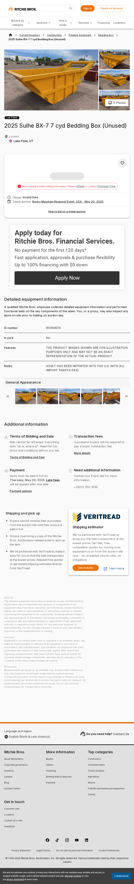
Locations (119, 22)
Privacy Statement (21, 850)
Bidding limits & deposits (59, 776)
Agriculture (93, 776)
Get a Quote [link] (85, 567)
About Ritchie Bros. (14, 759)
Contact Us (121, 734)
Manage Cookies (73, 876)
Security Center (12, 788)
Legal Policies (43, 850)
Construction (94, 759)
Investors (9, 771)
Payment (50, 782)
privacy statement (15, 879)
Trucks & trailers (96, 771)
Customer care (11, 809)
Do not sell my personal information (74, 850)
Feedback (9, 826)
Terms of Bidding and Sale (27, 457)
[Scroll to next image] (126, 396)
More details (82, 453)
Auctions (42, 22)
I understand (121, 876)
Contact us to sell (13, 820)
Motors (91, 782)
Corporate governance (16, 765)
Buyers (49, 759)
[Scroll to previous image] (8, 396)
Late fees (53, 480)
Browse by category (17, 22)
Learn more (116, 568)
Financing (104, 22)
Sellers (49, 765)
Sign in (87, 8)
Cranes (91, 794)
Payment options (21, 491)
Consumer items (96, 765)
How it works (63, 22)
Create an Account (111, 8)
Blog (6, 782)
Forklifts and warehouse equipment (106, 788)
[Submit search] (71, 8)
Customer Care (106, 186)
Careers (8, 776)
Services (84, 22)
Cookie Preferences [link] (109, 850)
